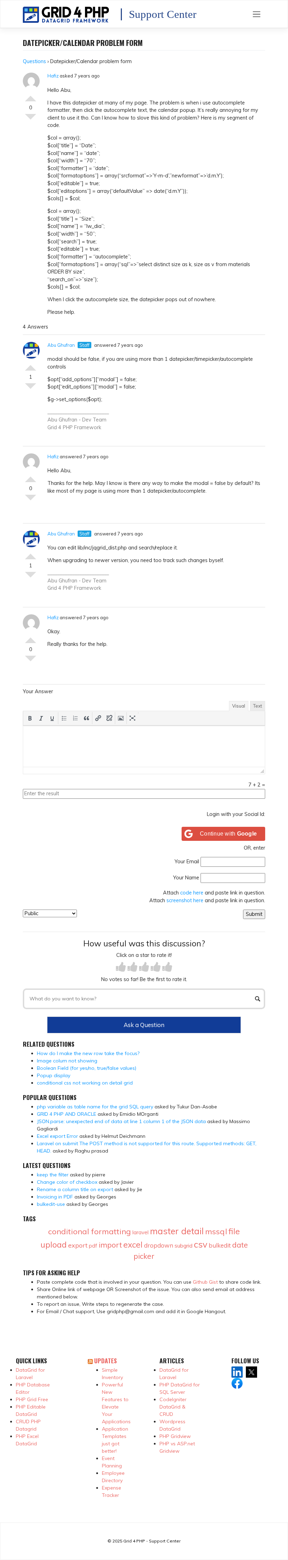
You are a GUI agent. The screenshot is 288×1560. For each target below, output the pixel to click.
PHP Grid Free (32, 1399)
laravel (140, 1232)
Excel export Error (57, 1136)
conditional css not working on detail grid (85, 1083)
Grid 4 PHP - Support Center (152, 1541)
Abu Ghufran (61, 345)
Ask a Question (144, 1024)
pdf (93, 1245)
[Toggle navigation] (256, 14)
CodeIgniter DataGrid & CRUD (172, 1406)
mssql (216, 1231)
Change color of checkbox (67, 1182)
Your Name (186, 877)
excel (133, 1245)
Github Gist (205, 1282)
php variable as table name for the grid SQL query (95, 1106)
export (77, 1245)
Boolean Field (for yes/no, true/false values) (86, 1068)
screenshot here (184, 900)
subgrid (183, 1245)
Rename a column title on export (75, 1189)
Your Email (187, 861)
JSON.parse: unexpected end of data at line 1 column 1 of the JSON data (121, 1121)
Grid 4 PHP (60, 427)
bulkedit (220, 1245)
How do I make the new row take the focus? (88, 1053)
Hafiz (53, 76)
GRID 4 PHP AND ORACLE (66, 1114)
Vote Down (30, 119)
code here (191, 893)
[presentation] (29, 718)
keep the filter (52, 1174)
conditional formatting (89, 1231)
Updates (105, 1360)
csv (200, 1244)
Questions (34, 61)
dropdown (158, 1245)
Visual (238, 706)
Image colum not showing (67, 1061)
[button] (30, 718)
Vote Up (30, 95)
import (110, 1244)
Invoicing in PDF (55, 1197)
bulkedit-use (51, 1204)
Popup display (53, 1075)
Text (257, 706)
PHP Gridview (175, 1436)
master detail (177, 1230)
